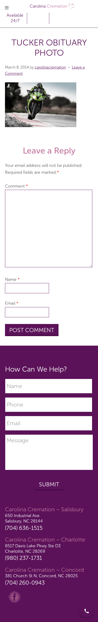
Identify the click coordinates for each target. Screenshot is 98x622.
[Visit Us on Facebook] (14, 596)
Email (12, 303)
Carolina (48, 6)
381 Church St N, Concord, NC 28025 (41, 575)
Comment (16, 186)
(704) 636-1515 (24, 527)
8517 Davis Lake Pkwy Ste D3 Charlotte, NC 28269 (33, 548)
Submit (49, 484)
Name (12, 279)
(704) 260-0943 (25, 582)
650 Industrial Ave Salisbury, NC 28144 (24, 518)
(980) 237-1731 (23, 557)
